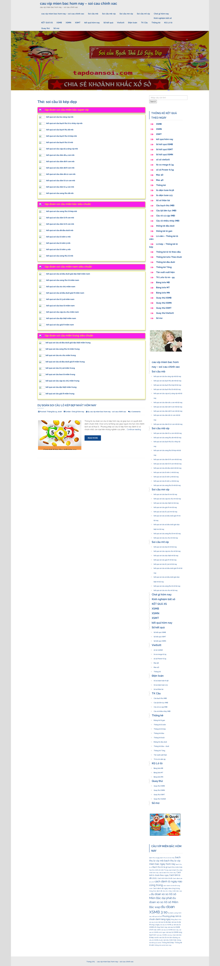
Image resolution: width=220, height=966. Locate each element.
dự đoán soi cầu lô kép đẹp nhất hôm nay (66, 405)
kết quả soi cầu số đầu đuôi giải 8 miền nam (65, 293)
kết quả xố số (157, 916)
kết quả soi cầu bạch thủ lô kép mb (61, 136)
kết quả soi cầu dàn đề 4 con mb (60, 155)
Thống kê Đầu (159, 732)
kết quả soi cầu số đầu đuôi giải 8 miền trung (65, 362)
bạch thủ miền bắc (175, 867)
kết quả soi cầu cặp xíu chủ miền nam (62, 312)
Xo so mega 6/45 (165, 165)
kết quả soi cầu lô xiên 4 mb (58, 249)
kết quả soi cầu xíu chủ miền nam (60, 286)
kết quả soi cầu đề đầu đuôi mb (59, 230)
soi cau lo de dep (164, 922)
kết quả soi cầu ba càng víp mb (59, 117)
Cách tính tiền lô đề (164, 878)
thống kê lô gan (164, 231)
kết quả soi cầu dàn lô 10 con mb (60, 180)
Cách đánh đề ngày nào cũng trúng (166, 888)
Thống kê (156, 22)
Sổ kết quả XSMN (164, 154)
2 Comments (135, 412)
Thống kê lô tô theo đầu (168, 252)
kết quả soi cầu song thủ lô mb (59, 256)
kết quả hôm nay (92, 22)
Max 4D (159, 180)
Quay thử (45, 28)
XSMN (68, 22)
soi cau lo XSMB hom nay (170, 930)
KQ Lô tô (168, 22)
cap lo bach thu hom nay (167, 872)
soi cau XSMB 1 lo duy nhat (166, 935)
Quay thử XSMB (163, 298)
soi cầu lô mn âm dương (168, 937)
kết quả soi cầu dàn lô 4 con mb (60, 187)
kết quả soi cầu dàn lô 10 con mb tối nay (168, 423)
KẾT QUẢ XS (47, 22)
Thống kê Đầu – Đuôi (161, 745)
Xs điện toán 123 (164, 195)
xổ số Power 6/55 (165, 170)
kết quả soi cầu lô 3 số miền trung (60, 368)
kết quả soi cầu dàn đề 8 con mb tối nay (168, 410)
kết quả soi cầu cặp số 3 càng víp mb (62, 149)
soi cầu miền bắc (169, 940)
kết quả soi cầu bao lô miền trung (60, 374)
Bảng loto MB (163, 282)
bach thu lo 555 (154, 858)
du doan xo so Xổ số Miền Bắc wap (163, 902)
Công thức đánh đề (155, 891)
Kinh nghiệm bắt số (163, 18)
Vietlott (120, 22)
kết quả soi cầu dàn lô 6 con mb (60, 224)
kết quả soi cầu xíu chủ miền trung (61, 355)
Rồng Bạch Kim (176, 919)
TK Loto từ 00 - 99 (165, 277)
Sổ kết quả (108, 22)
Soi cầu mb (93, 14)
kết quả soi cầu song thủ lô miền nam (62, 280)
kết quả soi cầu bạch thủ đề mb (59, 130)
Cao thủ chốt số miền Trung (158, 870)
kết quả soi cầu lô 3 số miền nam (60, 299)
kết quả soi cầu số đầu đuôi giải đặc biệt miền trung (68, 343)
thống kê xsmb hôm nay (163, 945)
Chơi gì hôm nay (161, 14)
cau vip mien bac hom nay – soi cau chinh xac (78, 3)
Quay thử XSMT (163, 308)
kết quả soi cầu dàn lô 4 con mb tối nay (168, 432)
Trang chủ (90, 962)
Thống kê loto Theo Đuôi (169, 257)
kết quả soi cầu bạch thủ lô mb (59, 142)
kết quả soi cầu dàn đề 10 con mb (60, 174)
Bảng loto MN (163, 293)
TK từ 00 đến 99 (159, 758)
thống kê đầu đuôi (165, 226)
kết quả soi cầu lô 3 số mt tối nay (165, 563)
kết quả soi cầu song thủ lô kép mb (61, 211)
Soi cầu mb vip (109, 14)
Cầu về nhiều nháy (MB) (167, 221)
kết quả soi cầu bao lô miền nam (60, 305)
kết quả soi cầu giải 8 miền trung (60, 393)
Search (153, 102)
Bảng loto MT (163, 287)
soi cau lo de (153, 922)
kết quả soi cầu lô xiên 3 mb (58, 243)
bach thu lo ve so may (167, 857)
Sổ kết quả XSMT (164, 149)
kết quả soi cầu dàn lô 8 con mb (60, 218)
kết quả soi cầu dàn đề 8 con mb (60, 168)
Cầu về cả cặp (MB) (165, 215)
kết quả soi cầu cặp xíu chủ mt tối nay (167, 550)
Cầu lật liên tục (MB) (166, 210)
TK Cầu (144, 22)
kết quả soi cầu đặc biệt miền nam (61, 318)
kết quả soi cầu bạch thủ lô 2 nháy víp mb (64, 123)
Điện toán (132, 22)
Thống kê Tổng (164, 267)
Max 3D (159, 175)
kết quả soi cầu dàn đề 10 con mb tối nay (167, 414)
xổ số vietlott (163, 159)
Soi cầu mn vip (126, 14)
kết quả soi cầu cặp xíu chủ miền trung (62, 381)
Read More (93, 438)
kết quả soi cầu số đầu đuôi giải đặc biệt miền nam (68, 274)
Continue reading (134, 429)
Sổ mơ (56, 28)
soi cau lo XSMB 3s (166, 925)
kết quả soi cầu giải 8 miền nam (60, 325)
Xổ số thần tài (163, 200)
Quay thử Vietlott (165, 313)
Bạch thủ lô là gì (160, 867)
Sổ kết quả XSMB (164, 144)
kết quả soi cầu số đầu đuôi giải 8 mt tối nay (168, 567)
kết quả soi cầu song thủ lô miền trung (63, 349)
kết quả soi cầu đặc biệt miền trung (61, 387)
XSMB (59, 22)
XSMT (77, 22)
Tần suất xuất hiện (165, 272)
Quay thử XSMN (164, 303)
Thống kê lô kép (168, 942)
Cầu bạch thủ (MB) (165, 205)
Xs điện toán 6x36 (165, 190)
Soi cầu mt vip (143, 14)
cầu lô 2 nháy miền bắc (171, 891)
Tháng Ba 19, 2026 (54, 412)
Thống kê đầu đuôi (165, 262)
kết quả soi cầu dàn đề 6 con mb (60, 161)
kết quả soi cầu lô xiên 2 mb (58, 237)
